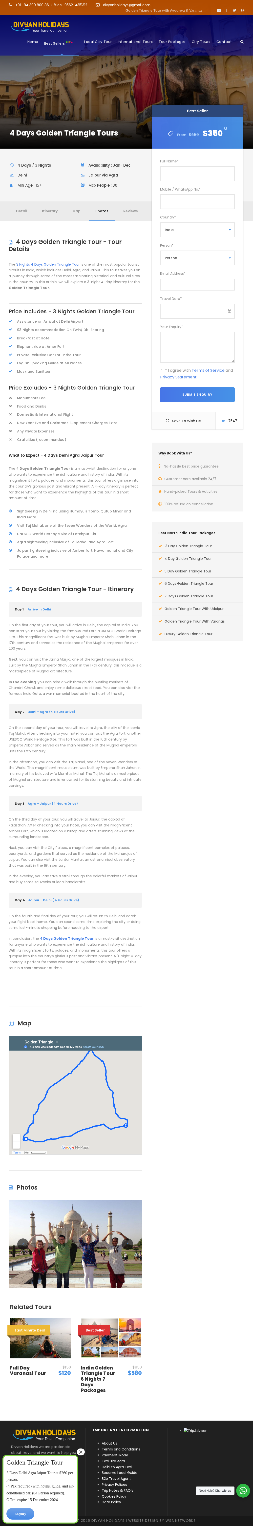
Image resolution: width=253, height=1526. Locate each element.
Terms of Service (208, 370)
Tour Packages (172, 41)
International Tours (135, 41)
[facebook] (227, 10)
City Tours (201, 41)
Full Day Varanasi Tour (28, 1371)
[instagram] (242, 10)
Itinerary (50, 211)
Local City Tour (98, 41)
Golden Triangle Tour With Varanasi (195, 621)
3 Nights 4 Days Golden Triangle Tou (47, 264)
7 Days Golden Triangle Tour (189, 596)
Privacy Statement (178, 377)
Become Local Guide (119, 1472)
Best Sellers (55, 43)
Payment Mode (115, 1455)
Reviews (130, 211)
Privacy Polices (114, 1484)
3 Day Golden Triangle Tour (188, 546)
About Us (109, 1443)
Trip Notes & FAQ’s (117, 1490)
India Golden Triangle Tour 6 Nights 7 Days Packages (98, 1379)
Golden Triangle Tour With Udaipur (194, 608)
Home (32, 41)
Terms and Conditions (121, 1449)
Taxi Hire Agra (113, 1461)
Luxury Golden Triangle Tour (188, 633)
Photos (101, 211)
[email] (219, 10)
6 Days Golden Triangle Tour (189, 583)
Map (76, 211)
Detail (21, 211)
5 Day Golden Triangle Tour (188, 571)
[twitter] (234, 10)
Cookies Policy (114, 1496)
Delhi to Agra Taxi (117, 1467)
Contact (224, 41)
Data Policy (111, 1502)
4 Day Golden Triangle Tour (188, 558)
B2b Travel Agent (116, 1478)
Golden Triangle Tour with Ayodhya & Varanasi (165, 10)
